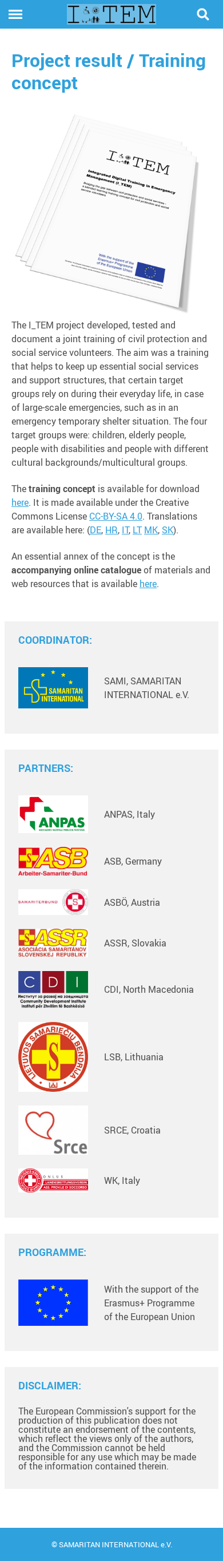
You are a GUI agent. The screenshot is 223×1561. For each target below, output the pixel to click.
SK (167, 530)
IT (125, 530)
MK (151, 530)
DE (95, 530)
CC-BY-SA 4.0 (115, 516)
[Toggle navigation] (15, 14)
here (20, 502)
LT (137, 530)
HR (111, 530)
